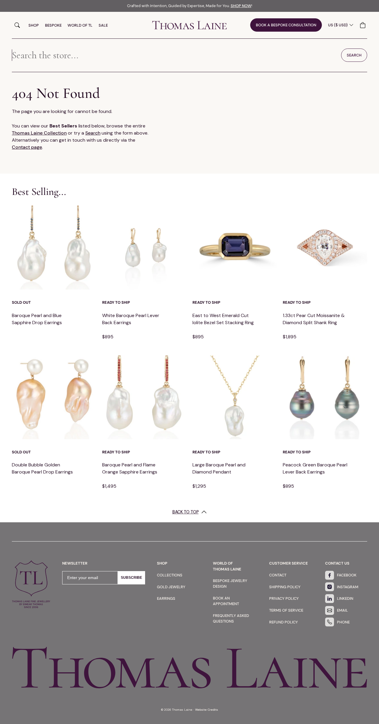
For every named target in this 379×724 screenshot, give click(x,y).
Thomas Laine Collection (39, 133)
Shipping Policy (285, 586)
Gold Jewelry (171, 586)
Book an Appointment (226, 601)
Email (342, 610)
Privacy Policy (284, 598)
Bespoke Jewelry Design (230, 583)
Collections (169, 575)
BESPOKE (53, 25)
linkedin (345, 598)
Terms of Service (286, 610)
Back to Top (185, 512)
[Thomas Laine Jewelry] (189, 25)
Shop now (241, 5)
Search (17, 25)
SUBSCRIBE (131, 578)
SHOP (33, 25)
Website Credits (206, 710)
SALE (103, 25)
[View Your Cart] (363, 25)
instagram (347, 586)
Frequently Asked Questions (231, 618)
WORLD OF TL (80, 25)
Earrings (166, 598)
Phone (343, 622)
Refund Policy (283, 622)
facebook (346, 575)
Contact (277, 575)
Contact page (27, 147)
